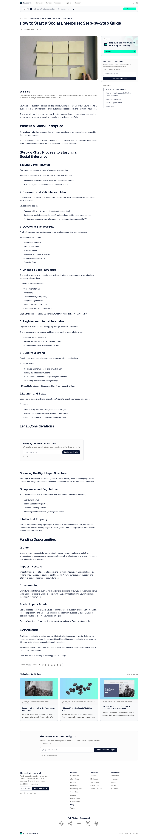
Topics (72, 808)
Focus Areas (75, 798)
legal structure (30, 478)
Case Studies (75, 792)
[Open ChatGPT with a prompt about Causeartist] (61, 823)
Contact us (94, 785)
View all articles (132, 675)
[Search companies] (133, 2)
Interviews (114, 779)
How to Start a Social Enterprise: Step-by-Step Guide (51, 18)
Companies (40, 3)
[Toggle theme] (136, 2)
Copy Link (25, 665)
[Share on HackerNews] (54, 664)
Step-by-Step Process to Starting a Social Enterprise (119, 94)
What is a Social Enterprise (115, 89)
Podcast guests (76, 789)
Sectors (73, 795)
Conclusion (110, 106)
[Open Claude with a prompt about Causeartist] (96, 823)
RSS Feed (114, 789)
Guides (113, 785)
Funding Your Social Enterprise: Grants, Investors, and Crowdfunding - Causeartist (55, 621)
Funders (49, 3)
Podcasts (57, 3)
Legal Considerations (113, 99)
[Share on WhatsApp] (60, 664)
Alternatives (74, 779)
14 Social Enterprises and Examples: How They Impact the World (48, 386)
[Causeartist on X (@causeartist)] (27, 793)
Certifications (75, 802)
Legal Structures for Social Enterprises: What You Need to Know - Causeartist (53, 314)
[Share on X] (39, 664)
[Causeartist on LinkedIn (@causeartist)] (34, 793)
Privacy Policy (123, 833)
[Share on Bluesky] (42, 664)
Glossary (114, 782)
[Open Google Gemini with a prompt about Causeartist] (79, 823)
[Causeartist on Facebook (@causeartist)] (24, 793)
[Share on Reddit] (57, 664)
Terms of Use (134, 833)
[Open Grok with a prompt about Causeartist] (87, 823)
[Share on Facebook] (48, 664)
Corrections (94, 782)
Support (78, 3)
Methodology (95, 779)
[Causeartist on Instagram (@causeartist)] (31, 793)
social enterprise (29, 132)
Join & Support (96, 789)
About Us (93, 776)
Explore (68, 3)
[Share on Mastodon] (45, 664)
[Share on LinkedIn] (51, 664)
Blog (25, 18)
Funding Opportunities (114, 103)
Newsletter (115, 776)
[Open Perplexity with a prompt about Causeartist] (70, 823)
